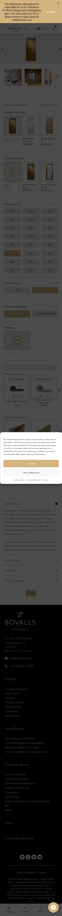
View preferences (31, 472)
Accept (31, 463)
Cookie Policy (19, 479)
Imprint (46, 479)
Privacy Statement (34, 479)
